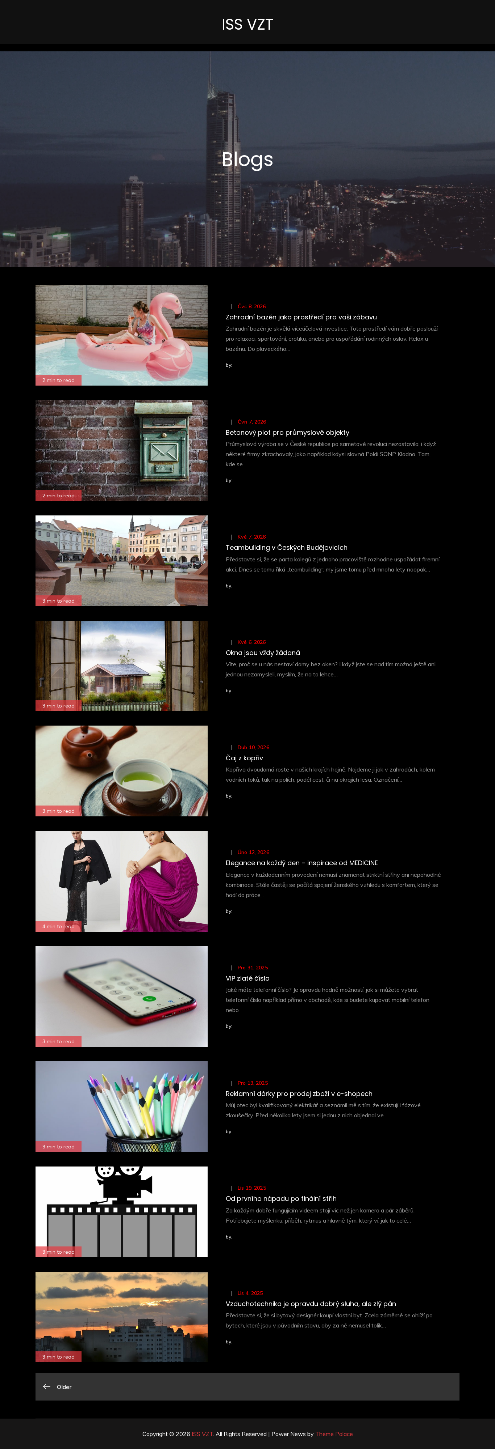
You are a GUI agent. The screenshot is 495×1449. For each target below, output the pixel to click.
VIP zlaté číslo (248, 978)
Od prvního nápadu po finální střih (281, 1198)
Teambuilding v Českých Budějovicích (287, 547)
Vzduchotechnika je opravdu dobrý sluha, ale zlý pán (311, 1303)
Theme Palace (334, 1433)
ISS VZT (247, 24)
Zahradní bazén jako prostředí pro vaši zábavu (301, 317)
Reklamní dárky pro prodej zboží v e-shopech (299, 1093)
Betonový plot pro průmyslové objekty (287, 432)
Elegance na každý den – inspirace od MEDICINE (302, 862)
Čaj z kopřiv (244, 757)
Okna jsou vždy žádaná (263, 652)
